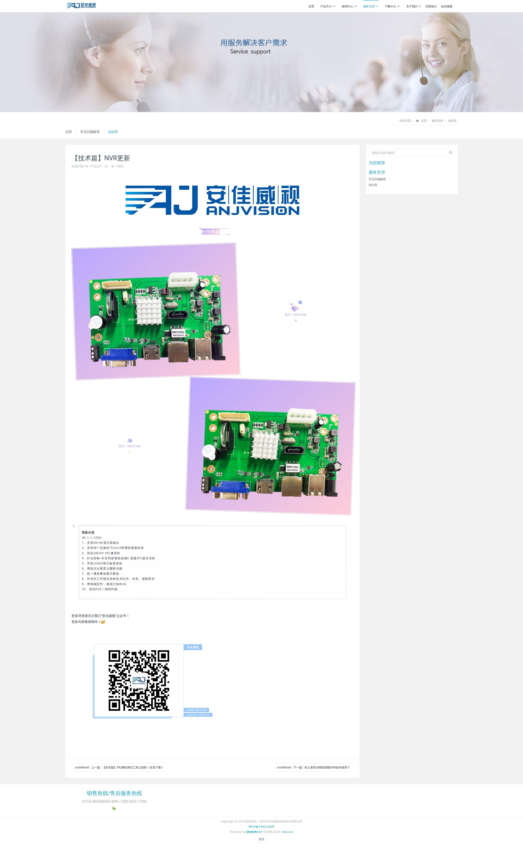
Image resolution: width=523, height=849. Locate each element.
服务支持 (369, 6)
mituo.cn (288, 832)
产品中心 (326, 6)
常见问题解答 (90, 131)
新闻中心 (347, 6)
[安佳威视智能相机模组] (82, 6)
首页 (311, 6)
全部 (68, 131)
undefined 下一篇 (313, 767)
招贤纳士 (431, 6)
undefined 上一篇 (119, 767)
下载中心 (390, 6)
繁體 (261, 839)
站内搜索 (447, 6)
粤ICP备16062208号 (261, 827)
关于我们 (412, 6)
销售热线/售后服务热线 (114, 793)
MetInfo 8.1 (254, 832)
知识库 (452, 120)
